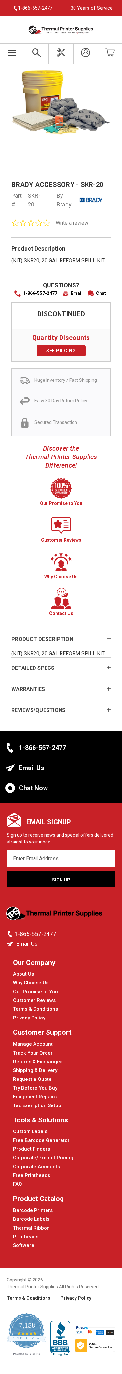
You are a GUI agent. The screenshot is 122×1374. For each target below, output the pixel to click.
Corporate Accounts (36, 1166)
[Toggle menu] (12, 53)
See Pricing (61, 350)
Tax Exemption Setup (37, 1105)
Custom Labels (30, 1131)
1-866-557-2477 (40, 293)
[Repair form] (61, 54)
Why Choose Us (30, 983)
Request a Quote (32, 1079)
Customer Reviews (34, 1000)
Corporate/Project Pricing (43, 1158)
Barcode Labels (31, 1219)
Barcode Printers (33, 1210)
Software (23, 1245)
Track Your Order (33, 1053)
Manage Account (33, 1044)
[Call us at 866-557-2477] (11, 934)
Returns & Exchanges (37, 1062)
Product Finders (31, 1149)
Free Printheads (31, 1175)
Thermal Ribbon (31, 1228)
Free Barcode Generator (41, 1140)
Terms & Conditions (35, 1009)
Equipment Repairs (35, 1097)
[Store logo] (55, 915)
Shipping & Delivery (35, 1070)
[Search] (36, 54)
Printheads (25, 1237)
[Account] (85, 54)
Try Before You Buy (35, 1088)
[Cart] (110, 54)
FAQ (17, 1184)
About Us (23, 974)
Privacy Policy (29, 1018)
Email (77, 293)
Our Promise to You (35, 991)
